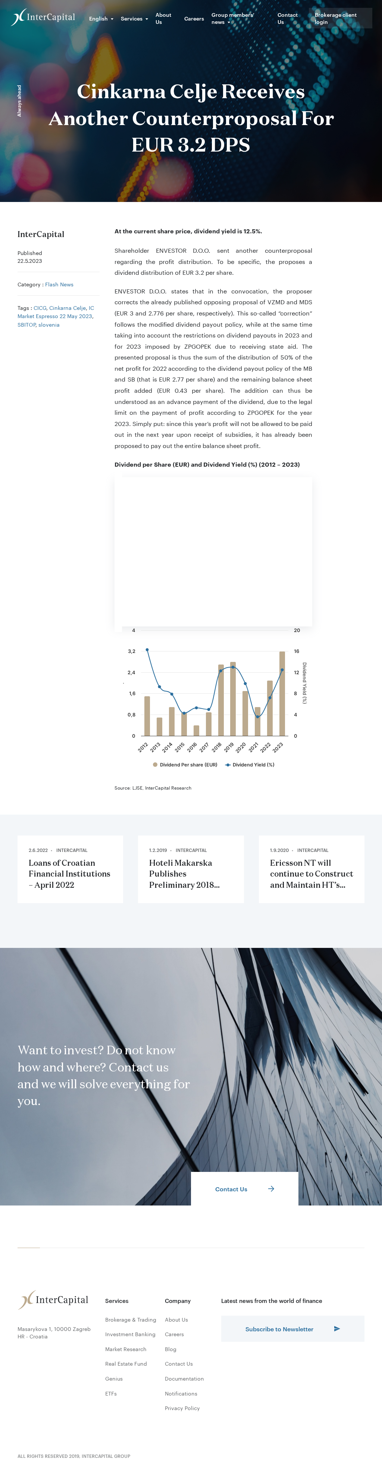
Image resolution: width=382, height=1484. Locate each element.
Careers (194, 18)
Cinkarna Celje (67, 307)
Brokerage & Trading (130, 1319)
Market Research (126, 1349)
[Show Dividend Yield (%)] (250, 765)
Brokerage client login (336, 18)
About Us (163, 18)
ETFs (111, 1393)
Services (132, 18)
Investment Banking (130, 1334)
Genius (114, 1378)
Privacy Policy (182, 1408)
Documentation (184, 1378)
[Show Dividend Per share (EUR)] (185, 765)
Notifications (181, 1393)
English (98, 18)
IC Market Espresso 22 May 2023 (56, 311)
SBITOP (26, 324)
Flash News (59, 284)
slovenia (49, 324)
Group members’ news (233, 18)
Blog (170, 1349)
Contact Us (288, 18)
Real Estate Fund (126, 1363)
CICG (40, 307)
